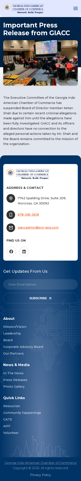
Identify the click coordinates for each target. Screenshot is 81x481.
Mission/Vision (14, 327)
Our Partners (13, 353)
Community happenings (22, 413)
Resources (11, 406)
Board (8, 340)
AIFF (6, 426)
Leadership (12, 333)
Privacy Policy (40, 475)
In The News (13, 373)
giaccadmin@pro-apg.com (38, 227)
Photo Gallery (14, 387)
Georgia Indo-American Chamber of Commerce (41, 463)
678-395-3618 (28, 215)
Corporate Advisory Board (23, 347)
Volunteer (11, 433)
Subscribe (38, 298)
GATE (7, 419)
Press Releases (15, 380)
